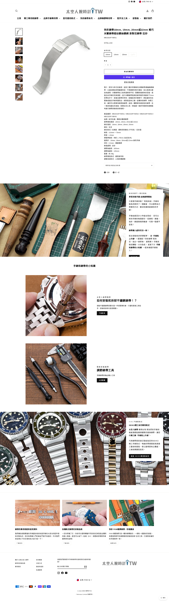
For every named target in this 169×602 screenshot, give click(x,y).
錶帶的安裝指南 (20, 563)
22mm (133, 54)
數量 (105, 61)
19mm (116, 54)
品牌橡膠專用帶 (105, 18)
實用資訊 (18, 566)
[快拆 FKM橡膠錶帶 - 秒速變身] (131, 513)
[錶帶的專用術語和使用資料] (37, 513)
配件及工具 (122, 18)
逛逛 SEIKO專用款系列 (140, 456)
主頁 (19, 18)
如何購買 (39, 560)
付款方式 (39, 563)
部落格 (136, 18)
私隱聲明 (39, 570)
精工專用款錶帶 (31, 18)
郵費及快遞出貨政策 (113, 165)
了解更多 (102, 313)
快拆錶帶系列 (86, 18)
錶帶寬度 (107, 50)
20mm (124, 54)
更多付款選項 (129, 82)
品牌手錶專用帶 (51, 18)
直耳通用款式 (69, 18)
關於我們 (148, 18)
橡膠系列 (114, 543)
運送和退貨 (39, 566)
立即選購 (102, 380)
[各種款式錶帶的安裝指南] (84, 513)
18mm (108, 54)
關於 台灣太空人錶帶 (22, 560)
